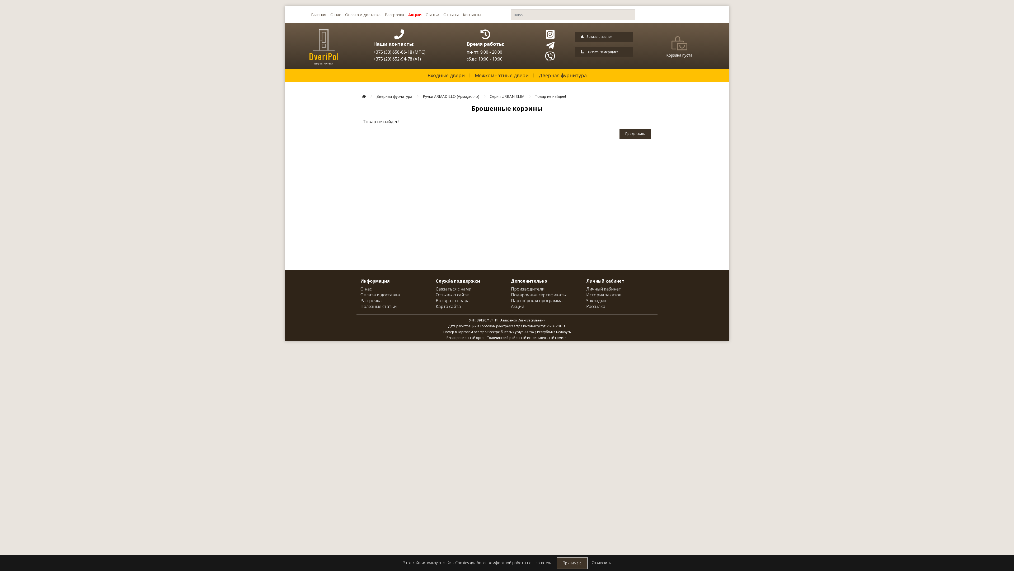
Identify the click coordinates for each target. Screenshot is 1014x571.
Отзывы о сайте (452, 295)
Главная (318, 14)
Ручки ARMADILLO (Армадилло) (451, 96)
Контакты (472, 14)
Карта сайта (448, 306)
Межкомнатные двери (502, 75)
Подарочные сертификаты (538, 295)
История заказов (604, 295)
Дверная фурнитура (563, 75)
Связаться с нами (453, 289)
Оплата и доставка (363, 14)
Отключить (601, 562)
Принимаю (572, 562)
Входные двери (446, 75)
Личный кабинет (603, 289)
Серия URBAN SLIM (507, 96)
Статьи (432, 14)
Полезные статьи (378, 306)
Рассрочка (394, 14)
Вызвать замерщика (602, 52)
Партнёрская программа (536, 300)
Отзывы (451, 14)
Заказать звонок (599, 36)
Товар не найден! (550, 96)
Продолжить (635, 133)
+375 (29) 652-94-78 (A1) (397, 59)
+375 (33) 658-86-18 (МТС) (399, 52)
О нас (335, 14)
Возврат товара (453, 300)
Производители (527, 289)
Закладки (596, 300)
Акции (414, 14)
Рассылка (595, 306)
